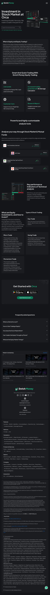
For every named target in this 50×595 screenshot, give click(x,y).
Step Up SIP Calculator (22, 439)
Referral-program (7, 456)
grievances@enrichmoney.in (25, 412)
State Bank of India (32, 544)
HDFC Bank (12, 566)
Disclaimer (25, 464)
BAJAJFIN (20, 30)
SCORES (11, 518)
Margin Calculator (17, 437)
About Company (7, 464)
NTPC (5, 560)
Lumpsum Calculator (33, 437)
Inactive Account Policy (41, 468)
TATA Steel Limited (16, 541)
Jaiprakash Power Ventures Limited (31, 550)
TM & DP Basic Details (27, 466)
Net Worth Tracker (20, 443)
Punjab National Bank (22, 546)
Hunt (10, 431)
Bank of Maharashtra (18, 548)
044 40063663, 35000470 (25, 405)
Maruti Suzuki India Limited (25, 543)
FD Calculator (31, 439)
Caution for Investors (30, 468)
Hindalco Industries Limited (13, 544)
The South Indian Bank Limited (29, 548)
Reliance (18, 560)
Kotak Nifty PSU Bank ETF (32, 580)
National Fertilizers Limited (28, 553)
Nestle (44, 558)
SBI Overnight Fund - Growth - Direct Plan (21, 583)
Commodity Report (23, 424)
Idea (13, 546)
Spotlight (14, 456)
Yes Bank (9, 546)
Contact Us (14, 464)
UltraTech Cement (39, 572)
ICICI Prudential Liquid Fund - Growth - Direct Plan (16, 580)
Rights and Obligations (8, 470)
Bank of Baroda (38, 553)
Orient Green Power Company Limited (31, 551)
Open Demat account (25, 297)
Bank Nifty (16, 424)
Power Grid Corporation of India (17, 570)
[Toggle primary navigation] (46, 3)
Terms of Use (31, 464)
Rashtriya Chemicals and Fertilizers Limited (15, 550)
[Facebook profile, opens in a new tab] (23, 395)
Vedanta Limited (16, 543)
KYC (4, 476)
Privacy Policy (38, 464)
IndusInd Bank (31, 566)
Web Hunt (9, 451)
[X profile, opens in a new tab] (17, 395)
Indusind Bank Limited (34, 539)
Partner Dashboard (19, 476)
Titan (38, 560)
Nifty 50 (10, 424)
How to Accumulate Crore (36, 441)
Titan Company (32, 572)
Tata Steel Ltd (7, 572)
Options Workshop (26, 456)
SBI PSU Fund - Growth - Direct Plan (38, 583)
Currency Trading (29, 449)
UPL (8, 561)
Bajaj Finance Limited (23, 544)
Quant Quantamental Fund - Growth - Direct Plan (23, 582)
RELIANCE (11, 30)
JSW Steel (18, 558)
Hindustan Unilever (19, 566)
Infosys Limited (26, 539)
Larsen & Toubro (29, 558)
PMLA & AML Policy (7, 466)
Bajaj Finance (28, 556)
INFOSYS (16, 30)
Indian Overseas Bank (8, 548)
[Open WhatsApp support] (46, 587)
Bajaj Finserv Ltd (22, 565)
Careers (19, 466)
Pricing (38, 456)
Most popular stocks (9, 536)
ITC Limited (41, 566)
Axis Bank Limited (42, 539)
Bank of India (19, 551)
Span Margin (6, 458)
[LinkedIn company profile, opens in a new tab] (28, 395)
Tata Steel (34, 560)
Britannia (39, 556)
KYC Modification (10, 476)
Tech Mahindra (25, 572)
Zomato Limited (39, 548)
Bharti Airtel (34, 556)
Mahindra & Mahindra (25, 568)
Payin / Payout (13, 458)
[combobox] (11, 27)
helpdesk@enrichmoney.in (24, 402)
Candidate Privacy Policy (37, 466)
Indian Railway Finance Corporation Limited (36, 546)
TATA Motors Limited (25, 541)
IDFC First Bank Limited (17, 553)
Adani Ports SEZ (7, 556)
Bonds (44, 449)
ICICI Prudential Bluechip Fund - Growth (14, 578)
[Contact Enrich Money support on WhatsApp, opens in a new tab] (31, 395)
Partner (42, 456)
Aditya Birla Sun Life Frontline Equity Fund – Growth (14, 575)
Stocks (5, 449)
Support (18, 458)
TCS (2, 30)
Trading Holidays (25, 458)
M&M (41, 558)
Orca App (6, 431)
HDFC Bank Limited (8, 541)
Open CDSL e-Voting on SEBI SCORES (19, 526)
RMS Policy (15, 466)
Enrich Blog (20, 464)
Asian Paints (13, 556)
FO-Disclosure (7, 468)
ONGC (8, 560)
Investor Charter (14, 468)
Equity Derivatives (11, 449)
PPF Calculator (38, 439)
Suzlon (16, 546)
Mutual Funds (39, 449)
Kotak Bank (22, 558)
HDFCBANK (6, 30)
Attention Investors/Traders (10, 586)
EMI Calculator (27, 441)
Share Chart (31, 424)
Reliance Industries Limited (16, 539)
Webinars (19, 456)
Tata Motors (28, 560)
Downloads (33, 456)
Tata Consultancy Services (16, 572)
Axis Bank (18, 556)
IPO (34, 449)
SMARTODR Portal (17, 518)
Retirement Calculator (18, 441)
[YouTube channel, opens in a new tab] (25, 395)
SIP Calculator (25, 437)
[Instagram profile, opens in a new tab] (20, 395)
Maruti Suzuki (36, 558)
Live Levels (6, 424)
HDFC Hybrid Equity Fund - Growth (16, 576)
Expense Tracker (28, 443)
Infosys (13, 558)
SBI (21, 560)
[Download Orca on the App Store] (31, 292)
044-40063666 (22, 414)
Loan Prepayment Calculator (10, 443)
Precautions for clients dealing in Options (13, 590)
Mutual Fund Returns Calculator (10, 439)
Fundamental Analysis (8, 426)
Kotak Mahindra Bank (8, 568)
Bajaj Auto (23, 556)
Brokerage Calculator (18, 426)
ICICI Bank (9, 558)
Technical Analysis (40, 424)
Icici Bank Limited (7, 539)
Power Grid (13, 560)
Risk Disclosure (22, 468)
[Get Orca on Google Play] (18, 292)
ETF (4, 451)
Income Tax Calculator (8, 441)
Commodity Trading (20, 449)
